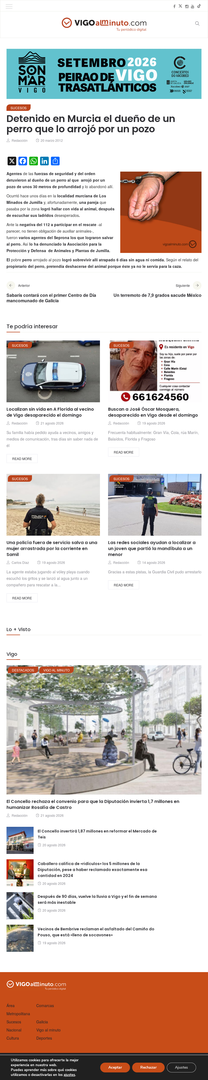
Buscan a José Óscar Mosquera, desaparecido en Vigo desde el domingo (153, 412)
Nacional (13, 1030)
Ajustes (181, 1067)
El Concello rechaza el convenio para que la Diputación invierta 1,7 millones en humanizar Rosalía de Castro (92, 804)
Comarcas (45, 1005)
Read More (22, 458)
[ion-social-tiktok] (199, 6)
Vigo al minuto (56, 670)
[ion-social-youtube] (192, 6)
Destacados (23, 670)
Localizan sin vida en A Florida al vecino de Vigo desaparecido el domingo (50, 412)
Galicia (42, 1021)
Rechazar (148, 1067)
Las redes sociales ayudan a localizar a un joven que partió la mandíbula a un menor (152, 548)
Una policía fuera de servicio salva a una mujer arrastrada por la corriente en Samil (51, 548)
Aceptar (115, 1067)
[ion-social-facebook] (174, 6)
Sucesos (19, 107)
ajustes (69, 1074)
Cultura (12, 1038)
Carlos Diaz (20, 562)
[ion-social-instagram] (186, 6)
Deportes (44, 1038)
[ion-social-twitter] (180, 6)
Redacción (20, 140)
